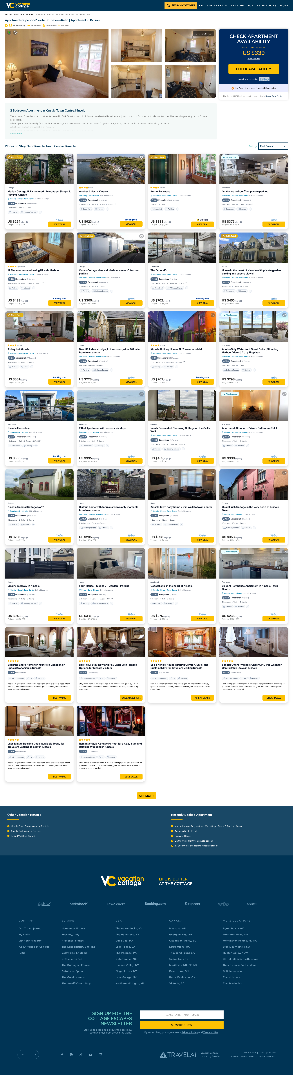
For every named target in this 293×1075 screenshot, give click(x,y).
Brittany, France (72, 958)
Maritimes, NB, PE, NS (183, 965)
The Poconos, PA (126, 952)
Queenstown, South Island (240, 965)
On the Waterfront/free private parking (245, 191)
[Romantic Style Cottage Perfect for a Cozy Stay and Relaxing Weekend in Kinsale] (111, 721)
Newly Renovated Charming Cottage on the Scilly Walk (180, 430)
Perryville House (160, 191)
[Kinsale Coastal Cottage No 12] (39, 484)
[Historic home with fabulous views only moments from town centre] (111, 484)
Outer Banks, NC (126, 958)
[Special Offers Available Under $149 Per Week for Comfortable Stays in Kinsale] (253, 642)
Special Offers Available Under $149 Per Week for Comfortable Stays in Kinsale (252, 666)
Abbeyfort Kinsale (18, 349)
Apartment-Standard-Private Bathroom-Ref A (249, 428)
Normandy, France (73, 928)
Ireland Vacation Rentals (23, 836)
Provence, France (73, 940)
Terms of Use (210, 1032)
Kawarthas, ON (179, 971)
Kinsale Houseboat (19, 428)
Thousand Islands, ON (183, 952)
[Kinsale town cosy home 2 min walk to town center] (182, 484)
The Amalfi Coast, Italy (76, 983)
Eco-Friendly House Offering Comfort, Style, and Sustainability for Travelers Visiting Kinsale (179, 666)
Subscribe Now (181, 1024)
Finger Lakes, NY (126, 971)
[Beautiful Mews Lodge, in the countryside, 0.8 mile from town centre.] (111, 326)
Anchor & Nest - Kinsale (93, 191)
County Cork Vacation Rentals (25, 831)
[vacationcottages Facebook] (62, 1055)
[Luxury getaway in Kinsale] (39, 563)
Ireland (39, 14)
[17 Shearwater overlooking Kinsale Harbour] (39, 248)
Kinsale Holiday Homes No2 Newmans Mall (176, 349)
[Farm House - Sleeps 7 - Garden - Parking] (111, 563)
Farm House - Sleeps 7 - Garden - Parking (104, 585)
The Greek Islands (73, 977)
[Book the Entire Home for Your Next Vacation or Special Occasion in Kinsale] (39, 642)
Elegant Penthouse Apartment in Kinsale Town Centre (250, 587)
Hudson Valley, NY (127, 965)
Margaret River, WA (235, 934)
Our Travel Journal (30, 928)
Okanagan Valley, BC (182, 940)
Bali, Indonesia (232, 971)
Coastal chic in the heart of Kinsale (171, 585)
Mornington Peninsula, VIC (240, 940)
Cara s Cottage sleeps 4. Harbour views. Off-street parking (109, 272)
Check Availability (253, 69)
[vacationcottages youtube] (90, 1055)
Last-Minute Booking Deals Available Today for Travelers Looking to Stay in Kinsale (36, 745)
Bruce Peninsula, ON (182, 977)
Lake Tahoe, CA (125, 946)
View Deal (59, 224)
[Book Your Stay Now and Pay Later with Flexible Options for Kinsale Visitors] (111, 642)
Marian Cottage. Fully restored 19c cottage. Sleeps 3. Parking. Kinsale (39, 193)
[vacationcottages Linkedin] (100, 1055)
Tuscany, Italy (71, 934)
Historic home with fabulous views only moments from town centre (108, 508)
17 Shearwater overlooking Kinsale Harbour (34, 270)
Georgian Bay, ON (180, 934)
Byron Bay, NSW (233, 928)
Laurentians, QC (179, 946)
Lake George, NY (126, 977)
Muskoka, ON (177, 928)
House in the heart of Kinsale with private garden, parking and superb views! (251, 272)
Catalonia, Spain (72, 971)
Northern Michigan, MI (130, 983)
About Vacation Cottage (34, 946)
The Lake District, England (79, 946)
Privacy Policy (190, 1032)
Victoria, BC (176, 983)
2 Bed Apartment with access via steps (102, 428)
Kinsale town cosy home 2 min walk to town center (181, 507)
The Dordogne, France (76, 965)
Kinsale (64, 14)
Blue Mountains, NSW (237, 946)
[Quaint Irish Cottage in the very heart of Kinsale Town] (253, 484)
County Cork (52, 14)
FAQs (22, 952)
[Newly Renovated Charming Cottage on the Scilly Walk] (182, 405)
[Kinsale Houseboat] (39, 405)
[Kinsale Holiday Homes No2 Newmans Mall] (182, 326)
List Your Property (30, 940)
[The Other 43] (182, 248)
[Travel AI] (177, 1054)
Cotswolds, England (74, 952)
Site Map (271, 1053)
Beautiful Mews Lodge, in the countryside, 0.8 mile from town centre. (109, 351)
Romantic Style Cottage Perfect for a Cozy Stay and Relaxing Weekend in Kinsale (110, 745)
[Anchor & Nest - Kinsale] (111, 169)
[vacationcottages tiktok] (80, 1055)
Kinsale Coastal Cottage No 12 (26, 507)
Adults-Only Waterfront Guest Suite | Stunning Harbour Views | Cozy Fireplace (250, 351)
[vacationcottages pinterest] (71, 1055)
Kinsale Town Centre (81, 14)
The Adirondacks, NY (129, 928)
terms (262, 1053)
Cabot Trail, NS (178, 958)
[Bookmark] (15, 32)
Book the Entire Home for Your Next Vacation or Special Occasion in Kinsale (36, 666)
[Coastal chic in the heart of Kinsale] (182, 563)
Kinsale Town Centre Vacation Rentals (30, 826)
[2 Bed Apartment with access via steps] (111, 405)
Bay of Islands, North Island (240, 958)
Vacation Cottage (246, 1057)
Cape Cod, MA (124, 940)
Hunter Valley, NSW (235, 952)
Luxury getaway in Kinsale (24, 585)
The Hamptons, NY (127, 934)
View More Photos (203, 34)
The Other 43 (158, 270)
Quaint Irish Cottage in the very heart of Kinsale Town (250, 508)
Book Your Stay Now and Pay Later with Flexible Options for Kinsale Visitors (108, 666)
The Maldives (231, 977)
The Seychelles (232, 983)
